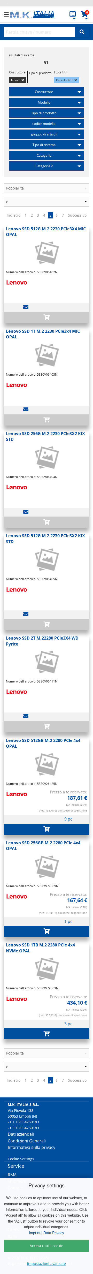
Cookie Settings (21, 1158)
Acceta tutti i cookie (46, 1245)
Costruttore (44, 91)
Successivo (77, 215)
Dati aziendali (21, 1134)
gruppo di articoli (44, 134)
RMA (12, 1175)
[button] (7, 15)
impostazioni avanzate (46, 1263)
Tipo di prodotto (44, 113)
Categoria (44, 155)
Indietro (13, 215)
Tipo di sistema (44, 144)
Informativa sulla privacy (31, 1147)
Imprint (34, 1232)
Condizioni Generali (27, 1141)
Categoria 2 (44, 166)
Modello (44, 102)
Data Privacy (53, 1232)
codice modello (44, 123)
